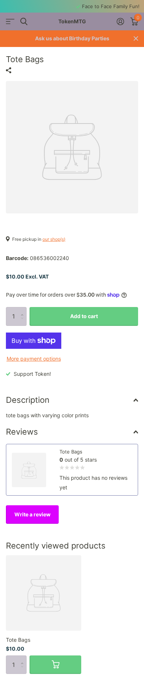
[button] (23, 309)
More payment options (34, 358)
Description (27, 400)
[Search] (23, 21)
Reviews (22, 431)
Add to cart (84, 316)
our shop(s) (53, 239)
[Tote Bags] (43, 593)
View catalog (10, 21)
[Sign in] (120, 21)
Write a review (32, 514)
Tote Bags (18, 640)
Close (136, 38)
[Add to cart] (55, 664)
